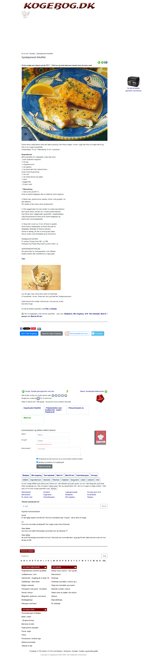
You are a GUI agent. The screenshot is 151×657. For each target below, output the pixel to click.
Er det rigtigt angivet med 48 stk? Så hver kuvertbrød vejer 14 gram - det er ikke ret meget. (54, 517)
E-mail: (24, 440)
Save (34, 328)
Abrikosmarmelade (28, 642)
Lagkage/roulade (71, 492)
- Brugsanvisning (28, 620)
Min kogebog (70, 497)
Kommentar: (26, 448)
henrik (24, 515)
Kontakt (75, 651)
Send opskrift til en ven (79, 333)
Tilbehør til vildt (27, 646)
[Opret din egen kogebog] (100, 437)
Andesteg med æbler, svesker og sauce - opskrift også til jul (65, 581)
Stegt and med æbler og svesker (63, 585)
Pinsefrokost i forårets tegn (31, 638)
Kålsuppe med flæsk (29, 603)
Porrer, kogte (26, 631)
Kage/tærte (47, 494)
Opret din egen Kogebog (51, 333)
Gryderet (46, 492)
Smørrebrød (91, 494)
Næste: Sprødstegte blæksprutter (92, 391)
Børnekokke (26, 494)
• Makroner (27, 418)
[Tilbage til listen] (67, 391)
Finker (24, 635)
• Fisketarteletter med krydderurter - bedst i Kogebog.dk (53, 410)
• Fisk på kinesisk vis (76, 408)
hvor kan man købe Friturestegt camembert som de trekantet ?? (45, 531)
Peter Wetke (26, 528)
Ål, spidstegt (55, 603)
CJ (23, 522)
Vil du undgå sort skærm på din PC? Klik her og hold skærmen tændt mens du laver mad (57, 65)
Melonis (54, 596)
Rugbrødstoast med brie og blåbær (34, 570)
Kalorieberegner (49, 497)
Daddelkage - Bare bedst (30, 581)
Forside (32, 53)
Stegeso (90, 497)
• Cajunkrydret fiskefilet (32, 408)
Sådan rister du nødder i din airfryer (64, 592)
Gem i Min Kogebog (29, 333)
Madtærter (69, 494)
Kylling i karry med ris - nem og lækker (65, 570)
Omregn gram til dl (94, 492)
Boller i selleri (26, 616)
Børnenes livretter (28, 624)
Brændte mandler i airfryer (60, 589)
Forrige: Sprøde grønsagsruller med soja (39, 391)
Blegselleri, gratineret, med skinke (34, 596)
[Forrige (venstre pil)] (99, 62)
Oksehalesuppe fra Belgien (31, 613)
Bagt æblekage (56, 600)
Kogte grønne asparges (30, 627)
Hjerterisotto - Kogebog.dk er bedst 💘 (35, 578)
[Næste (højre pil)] (102, 62)
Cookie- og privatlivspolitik (88, 651)
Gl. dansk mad (27, 497)
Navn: (24, 434)
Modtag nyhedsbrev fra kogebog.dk (51, 462)
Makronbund (55, 574)
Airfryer (53, 488)
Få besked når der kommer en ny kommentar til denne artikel (60, 459)
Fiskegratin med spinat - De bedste (34, 589)
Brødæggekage (27, 600)
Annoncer (67, 651)
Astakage (54, 578)
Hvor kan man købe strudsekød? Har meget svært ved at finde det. (46, 524)
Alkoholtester (26, 492)
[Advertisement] (64, 34)
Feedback (99, 333)
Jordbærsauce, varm (29, 574)
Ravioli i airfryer (27, 592)
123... (104, 560)
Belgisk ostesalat (28, 585)
